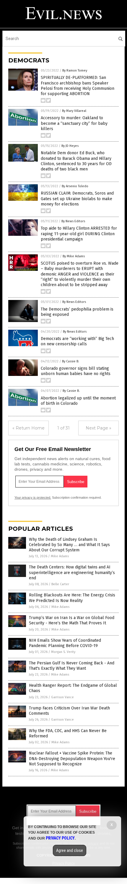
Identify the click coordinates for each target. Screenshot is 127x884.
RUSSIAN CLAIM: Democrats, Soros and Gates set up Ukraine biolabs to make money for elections (77, 198)
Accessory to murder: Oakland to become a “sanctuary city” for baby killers (74, 123)
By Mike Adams (74, 256)
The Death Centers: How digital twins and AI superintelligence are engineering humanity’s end (72, 572)
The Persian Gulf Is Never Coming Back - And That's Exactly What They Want (71, 666)
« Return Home (28, 428)
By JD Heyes (70, 146)
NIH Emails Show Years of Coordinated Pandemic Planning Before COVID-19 (65, 643)
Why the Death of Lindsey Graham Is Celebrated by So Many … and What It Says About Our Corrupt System (69, 545)
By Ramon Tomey (74, 70)
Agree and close (69, 850)
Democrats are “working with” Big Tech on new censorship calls (77, 341)
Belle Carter (60, 584)
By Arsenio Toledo (75, 186)
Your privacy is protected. (32, 497)
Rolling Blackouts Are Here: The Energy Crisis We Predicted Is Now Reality (72, 598)
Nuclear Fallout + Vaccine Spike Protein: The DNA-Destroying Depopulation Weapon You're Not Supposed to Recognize (72, 758)
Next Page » (98, 428)
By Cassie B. (70, 361)
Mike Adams (60, 556)
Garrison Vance (62, 697)
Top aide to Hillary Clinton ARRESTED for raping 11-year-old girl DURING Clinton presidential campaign (79, 233)
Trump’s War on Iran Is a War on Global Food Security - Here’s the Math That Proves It (71, 620)
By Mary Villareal (74, 111)
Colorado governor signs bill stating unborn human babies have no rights (75, 371)
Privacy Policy (60, 838)
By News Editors (73, 221)
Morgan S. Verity (63, 652)
